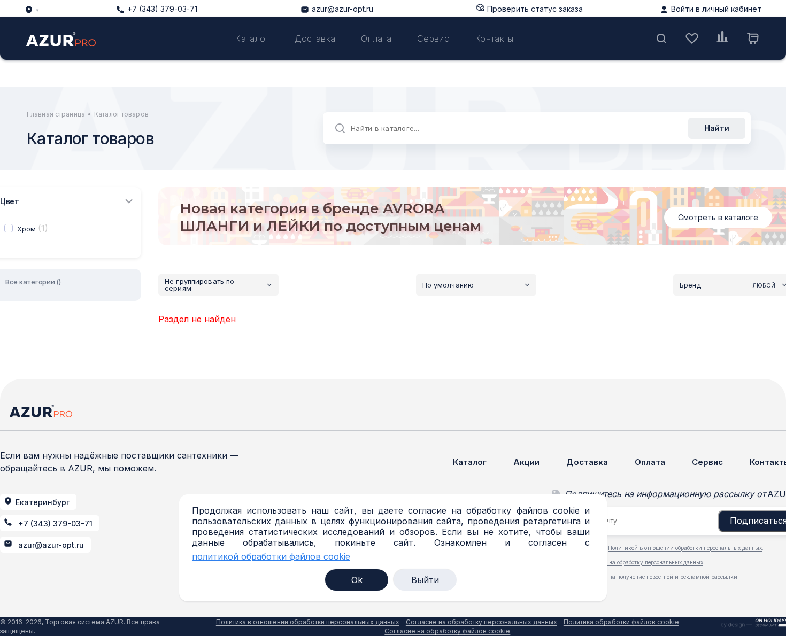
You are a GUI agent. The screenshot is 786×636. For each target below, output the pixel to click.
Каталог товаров (121, 114)
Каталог (251, 38)
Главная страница (56, 114)
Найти (717, 128)
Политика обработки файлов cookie (621, 622)
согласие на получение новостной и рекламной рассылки (660, 576)
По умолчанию (448, 285)
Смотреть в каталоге (718, 217)
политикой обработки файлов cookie (271, 557)
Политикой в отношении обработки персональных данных (685, 548)
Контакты (494, 38)
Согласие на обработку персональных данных (481, 622)
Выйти (425, 580)
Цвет (9, 201)
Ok (357, 580)
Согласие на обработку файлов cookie (447, 631)
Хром (32, 228)
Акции (526, 462)
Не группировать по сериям (199, 284)
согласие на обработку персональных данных (643, 562)
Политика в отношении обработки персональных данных (307, 622)
